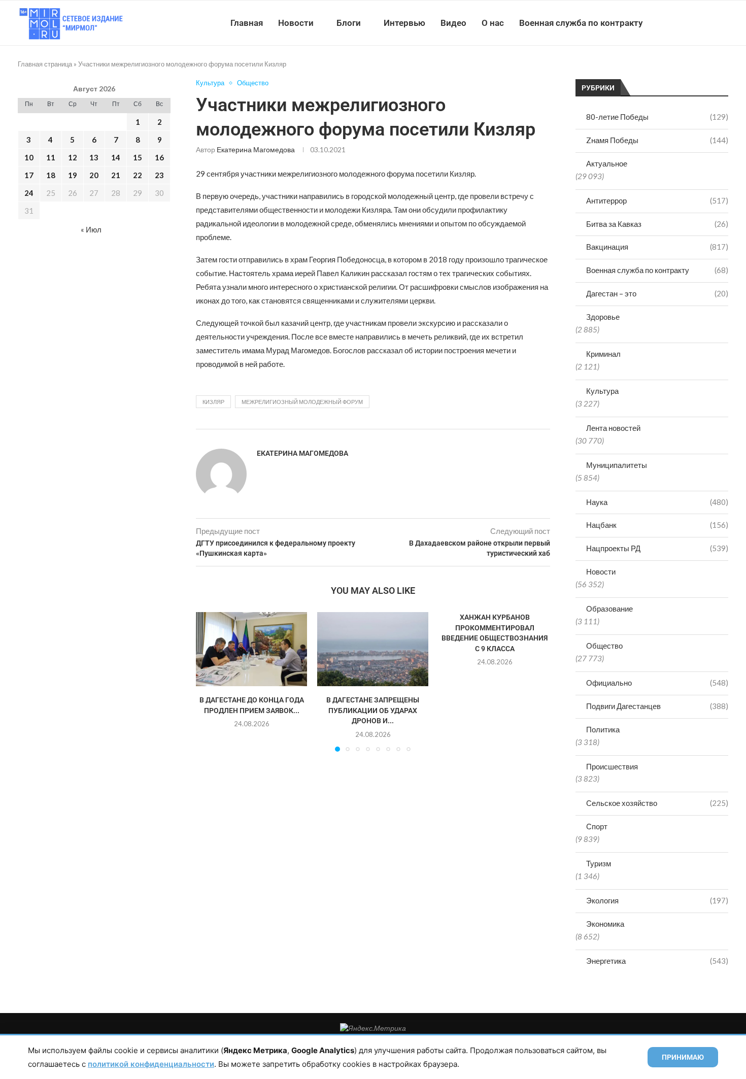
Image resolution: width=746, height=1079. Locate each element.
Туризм (598, 863)
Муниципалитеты (616, 464)
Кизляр (213, 401)
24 (28, 192)
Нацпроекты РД (657, 548)
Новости (296, 23)
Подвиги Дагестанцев (657, 706)
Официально (657, 682)
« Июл (91, 229)
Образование (609, 608)
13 (93, 157)
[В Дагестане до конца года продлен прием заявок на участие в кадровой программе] (251, 649)
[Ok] (707, 23)
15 (137, 157)
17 (28, 175)
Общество (604, 645)
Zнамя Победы (657, 140)
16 (159, 157)
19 (72, 175)
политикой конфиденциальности (151, 1064)
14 (115, 157)
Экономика (605, 923)
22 (137, 175)
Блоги (348, 23)
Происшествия (612, 766)
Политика (603, 729)
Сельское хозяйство (657, 802)
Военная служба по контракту (580, 23)
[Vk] (686, 23)
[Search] (723, 23)
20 (93, 175)
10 (28, 157)
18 (50, 175)
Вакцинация (657, 246)
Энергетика (657, 960)
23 (159, 175)
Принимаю (683, 1057)
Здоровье (603, 316)
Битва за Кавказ (657, 223)
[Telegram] (697, 23)
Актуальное (606, 163)
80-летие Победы (657, 116)
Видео (453, 23)
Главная (246, 23)
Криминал (603, 353)
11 (50, 157)
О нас (493, 23)
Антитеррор (657, 200)
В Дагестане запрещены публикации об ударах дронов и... (372, 710)
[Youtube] (676, 23)
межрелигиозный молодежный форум (302, 401)
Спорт (596, 826)
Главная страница (45, 64)
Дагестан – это (657, 293)
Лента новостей (613, 427)
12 (72, 157)
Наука (657, 502)
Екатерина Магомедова (256, 149)
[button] (209, 681)
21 (115, 175)
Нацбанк (657, 524)
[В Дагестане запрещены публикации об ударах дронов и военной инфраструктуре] (372, 649)
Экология (657, 900)
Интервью (404, 23)
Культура (602, 390)
